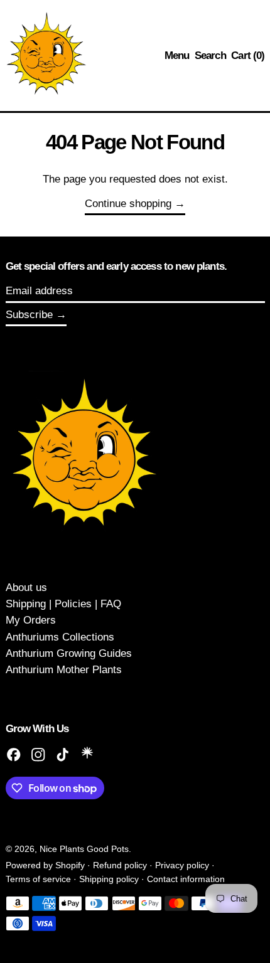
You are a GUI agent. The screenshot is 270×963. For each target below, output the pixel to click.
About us (26, 587)
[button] (210, 55)
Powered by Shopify (45, 865)
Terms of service (38, 879)
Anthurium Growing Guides (69, 653)
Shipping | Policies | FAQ (63, 604)
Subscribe (29, 315)
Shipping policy (109, 879)
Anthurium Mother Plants (64, 670)
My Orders (31, 620)
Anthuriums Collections (60, 637)
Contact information (186, 879)
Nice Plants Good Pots (84, 849)
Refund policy (120, 865)
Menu (177, 55)
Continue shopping (128, 204)
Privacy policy (182, 865)
